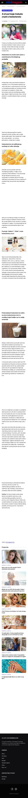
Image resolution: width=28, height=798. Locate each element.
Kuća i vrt (4, 767)
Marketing (4, 776)
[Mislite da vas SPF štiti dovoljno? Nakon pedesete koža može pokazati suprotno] (14, 578)
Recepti (3, 760)
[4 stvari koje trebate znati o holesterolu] (14, 32)
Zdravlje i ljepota (7, 10)
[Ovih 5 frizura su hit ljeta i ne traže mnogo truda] (14, 600)
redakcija (5, 21)
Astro (3, 758)
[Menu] (2, 2)
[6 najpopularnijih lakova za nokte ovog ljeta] (14, 666)
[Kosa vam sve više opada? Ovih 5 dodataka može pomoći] (14, 556)
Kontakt (3, 779)
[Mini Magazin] (14, 2)
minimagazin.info (9, 542)
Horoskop (4, 756)
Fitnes (3, 765)
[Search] (26, 2)
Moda (3, 753)
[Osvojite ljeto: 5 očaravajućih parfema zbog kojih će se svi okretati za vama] (14, 622)
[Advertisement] (14, 115)
